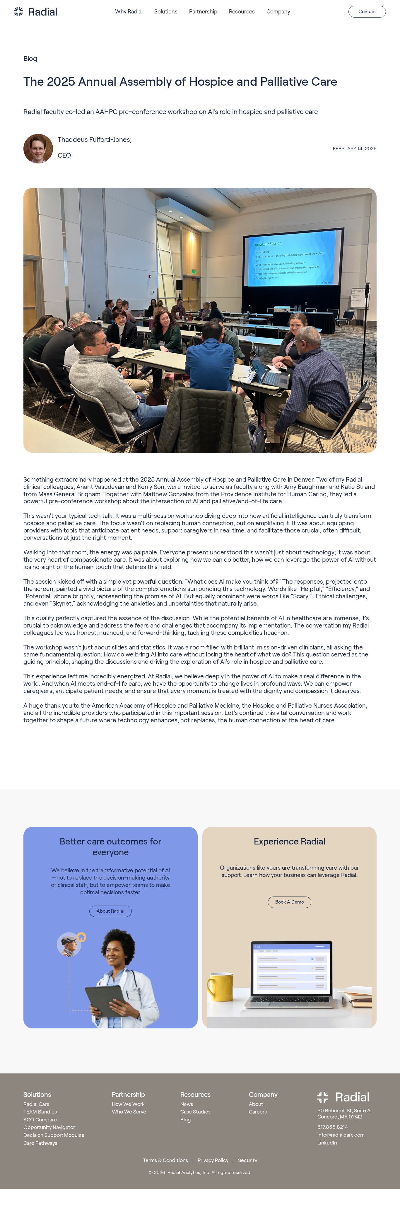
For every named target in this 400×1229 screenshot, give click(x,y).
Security (247, 1160)
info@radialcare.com (341, 1135)
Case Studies (195, 1112)
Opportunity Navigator (49, 1127)
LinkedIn (327, 1143)
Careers (258, 1112)
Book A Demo (289, 902)
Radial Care (36, 1104)
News (186, 1104)
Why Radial (129, 11)
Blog (185, 1120)
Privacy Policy (213, 1160)
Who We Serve (129, 1112)
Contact (367, 11)
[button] (128, 11)
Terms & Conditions (165, 1160)
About (256, 1104)
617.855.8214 (332, 1127)
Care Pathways (40, 1143)
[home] (35, 11)
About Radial (110, 911)
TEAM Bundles (40, 1112)
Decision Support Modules (53, 1135)
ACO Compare (40, 1120)
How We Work (128, 1104)
